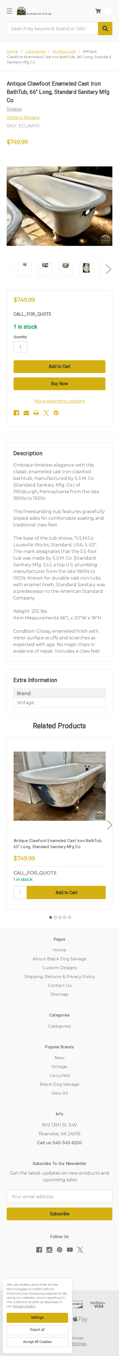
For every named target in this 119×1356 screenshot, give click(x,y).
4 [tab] (64, 917)
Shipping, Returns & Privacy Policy (59, 976)
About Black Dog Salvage (60, 958)
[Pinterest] (56, 413)
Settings (37, 1317)
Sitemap (59, 994)
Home (59, 950)
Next (108, 269)
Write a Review (23, 117)
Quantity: (20, 337)
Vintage (59, 1066)
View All (59, 1093)
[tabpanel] (59, 823)
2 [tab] (55, 917)
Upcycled (59, 1075)
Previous (10, 269)
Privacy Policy (24, 1306)
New (59, 1057)
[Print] (36, 413)
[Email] (26, 413)
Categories (59, 1026)
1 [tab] (50, 917)
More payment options (59, 401)
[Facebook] (16, 413)
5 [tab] (69, 917)
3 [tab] (60, 917)
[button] (59, 1267)
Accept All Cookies (37, 1342)
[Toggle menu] (9, 11)
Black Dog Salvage (59, 1084)
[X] (46, 413)
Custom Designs (59, 967)
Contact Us (59, 985)
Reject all (37, 1330)
